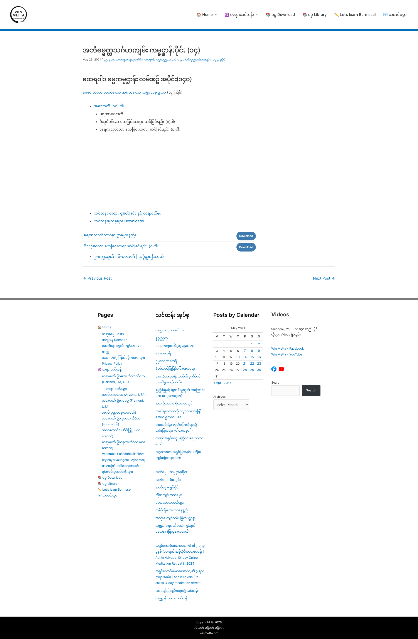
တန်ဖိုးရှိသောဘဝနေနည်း (172, 510)
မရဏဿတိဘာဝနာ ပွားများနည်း (110, 235)
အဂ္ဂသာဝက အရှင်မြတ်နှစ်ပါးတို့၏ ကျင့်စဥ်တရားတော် (178, 455)
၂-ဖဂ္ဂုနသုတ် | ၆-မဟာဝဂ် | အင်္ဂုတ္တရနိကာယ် (129, 256)
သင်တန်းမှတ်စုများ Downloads (119, 221)
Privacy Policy (112, 363)
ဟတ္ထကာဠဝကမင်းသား (171, 330)
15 (252, 357)
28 (245, 370)
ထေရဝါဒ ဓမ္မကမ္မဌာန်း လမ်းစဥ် (162, 59)
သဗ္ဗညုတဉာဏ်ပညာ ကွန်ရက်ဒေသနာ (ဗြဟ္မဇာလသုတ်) (175, 528)
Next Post (324, 278)
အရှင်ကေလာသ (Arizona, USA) (124, 394)
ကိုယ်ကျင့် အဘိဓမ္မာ (168, 495)
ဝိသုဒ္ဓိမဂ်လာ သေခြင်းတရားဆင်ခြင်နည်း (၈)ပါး (121, 246)
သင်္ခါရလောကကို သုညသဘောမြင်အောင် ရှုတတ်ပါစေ (178, 414)
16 (259, 357)
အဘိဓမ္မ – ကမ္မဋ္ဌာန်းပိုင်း (171, 472)
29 (252, 370)
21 (245, 363)
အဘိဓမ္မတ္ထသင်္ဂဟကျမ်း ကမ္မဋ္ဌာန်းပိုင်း (204, 59)
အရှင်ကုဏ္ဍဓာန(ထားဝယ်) (119, 412)
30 (259, 370)
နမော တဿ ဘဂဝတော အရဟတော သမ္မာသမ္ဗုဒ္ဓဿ (124, 92)
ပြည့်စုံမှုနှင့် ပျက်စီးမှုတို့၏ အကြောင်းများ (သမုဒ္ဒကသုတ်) (180, 392)
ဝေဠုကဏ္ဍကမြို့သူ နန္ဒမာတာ (175, 345)
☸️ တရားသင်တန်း (239, 14)
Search (276, 382)
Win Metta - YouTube (286, 354)
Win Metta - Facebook (287, 348)
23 (259, 363)
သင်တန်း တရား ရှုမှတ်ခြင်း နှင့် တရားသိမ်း (127, 213)
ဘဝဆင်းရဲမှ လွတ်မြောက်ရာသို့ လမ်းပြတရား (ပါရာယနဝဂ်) (176, 427)
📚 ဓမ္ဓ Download (280, 14)
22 (252, 363)
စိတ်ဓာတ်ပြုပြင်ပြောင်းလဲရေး (175, 368)
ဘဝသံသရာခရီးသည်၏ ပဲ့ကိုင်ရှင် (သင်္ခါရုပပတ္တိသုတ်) (177, 379)
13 (238, 357)
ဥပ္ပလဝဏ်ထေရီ (166, 361)
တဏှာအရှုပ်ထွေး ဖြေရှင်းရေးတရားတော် (179, 441)
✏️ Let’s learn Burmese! (355, 14)
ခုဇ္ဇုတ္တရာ (161, 338)
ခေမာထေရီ (163, 353)
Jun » (228, 382)
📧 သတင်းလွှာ (395, 14)
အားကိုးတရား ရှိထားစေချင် (173, 403)
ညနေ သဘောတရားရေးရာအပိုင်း (123, 59)
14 (245, 357)
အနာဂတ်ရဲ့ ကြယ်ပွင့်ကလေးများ (123, 357)
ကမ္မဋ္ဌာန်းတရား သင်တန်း (172, 598)
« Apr (217, 382)
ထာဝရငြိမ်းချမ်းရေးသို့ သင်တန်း (176, 590)
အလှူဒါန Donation (114, 340)
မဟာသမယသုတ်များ (169, 502)
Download (246, 236)
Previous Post (97, 278)
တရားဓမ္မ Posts (113, 334)
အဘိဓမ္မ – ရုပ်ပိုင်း (167, 487)
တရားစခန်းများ (116, 389)
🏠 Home (205, 14)
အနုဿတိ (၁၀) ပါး (109, 106)
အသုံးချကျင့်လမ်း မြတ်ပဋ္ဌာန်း (175, 518)
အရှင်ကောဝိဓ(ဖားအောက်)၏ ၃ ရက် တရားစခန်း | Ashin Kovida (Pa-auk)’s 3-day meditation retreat (179, 577)
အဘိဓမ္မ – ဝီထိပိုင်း (168, 479)
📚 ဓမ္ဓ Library (314, 14)
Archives (219, 396)
